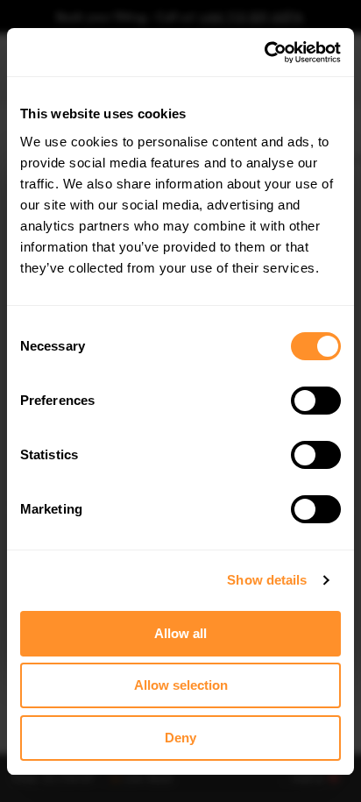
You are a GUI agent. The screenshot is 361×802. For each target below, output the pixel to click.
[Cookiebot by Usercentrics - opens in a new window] (264, 52)
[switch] (316, 401)
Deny (180, 737)
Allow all (180, 633)
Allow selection (181, 685)
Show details (267, 579)
